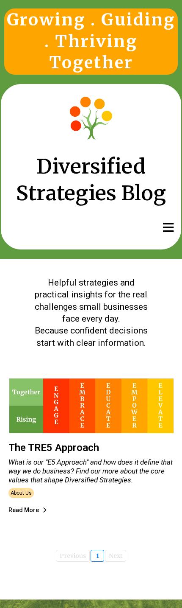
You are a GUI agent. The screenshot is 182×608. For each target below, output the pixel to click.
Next (115, 556)
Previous (73, 556)
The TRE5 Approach (53, 448)
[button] (167, 228)
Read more (23, 510)
